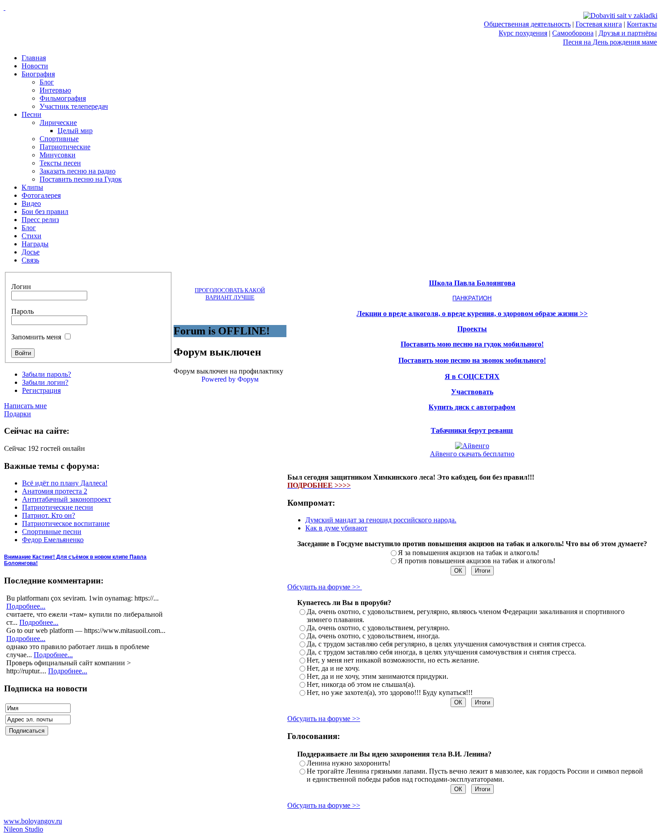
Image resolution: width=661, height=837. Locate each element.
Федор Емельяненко (53, 539)
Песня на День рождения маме (610, 42)
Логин (21, 286)
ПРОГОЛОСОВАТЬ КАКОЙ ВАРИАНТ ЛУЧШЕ (230, 294)
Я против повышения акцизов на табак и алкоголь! (476, 561)
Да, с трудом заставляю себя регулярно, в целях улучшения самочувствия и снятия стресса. (446, 644)
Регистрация (41, 390)
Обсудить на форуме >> (324, 587)
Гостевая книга (599, 24)
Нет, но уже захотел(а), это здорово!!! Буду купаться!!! (390, 692)
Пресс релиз (40, 219)
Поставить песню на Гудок (81, 179)
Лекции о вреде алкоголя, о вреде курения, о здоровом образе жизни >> (472, 313)
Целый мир (75, 130)
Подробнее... (25, 606)
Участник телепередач (74, 106)
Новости (35, 66)
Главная (34, 58)
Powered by (218, 379)
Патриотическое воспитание (66, 523)
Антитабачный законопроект (66, 499)
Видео (31, 203)
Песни (31, 114)
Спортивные (59, 138)
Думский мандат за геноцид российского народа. (380, 520)
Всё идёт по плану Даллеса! (64, 483)
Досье (31, 252)
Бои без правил (45, 211)
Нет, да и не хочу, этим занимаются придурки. (377, 676)
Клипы (32, 187)
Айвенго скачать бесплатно (472, 454)
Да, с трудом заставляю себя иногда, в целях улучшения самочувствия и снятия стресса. (441, 652)
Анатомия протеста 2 (54, 491)
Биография (38, 74)
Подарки (17, 414)
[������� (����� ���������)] (4, 7)
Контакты (642, 24)
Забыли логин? (45, 382)
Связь (30, 260)
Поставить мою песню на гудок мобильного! (472, 344)
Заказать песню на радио (78, 171)
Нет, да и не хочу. (333, 668)
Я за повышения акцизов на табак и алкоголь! (468, 553)
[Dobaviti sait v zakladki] (620, 15)
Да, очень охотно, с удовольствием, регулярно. (378, 628)
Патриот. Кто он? (48, 515)
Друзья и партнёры (627, 33)
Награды (35, 244)
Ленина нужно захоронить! (348, 763)
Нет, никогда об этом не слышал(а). (361, 684)
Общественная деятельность (527, 24)
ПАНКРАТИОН (471, 298)
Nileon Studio (23, 829)
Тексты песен (60, 163)
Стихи (31, 236)
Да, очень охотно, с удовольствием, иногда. (373, 636)
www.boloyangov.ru (33, 821)
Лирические (58, 122)
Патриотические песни (57, 507)
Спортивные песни (51, 531)
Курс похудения (523, 33)
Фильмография (63, 98)
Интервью (55, 90)
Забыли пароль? (46, 374)
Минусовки (58, 155)
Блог (47, 82)
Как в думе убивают (336, 528)
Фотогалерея (41, 195)
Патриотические (65, 147)
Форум (248, 379)
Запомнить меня (36, 337)
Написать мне (25, 406)
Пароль (22, 311)
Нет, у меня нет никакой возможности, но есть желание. (393, 660)
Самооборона (573, 33)
